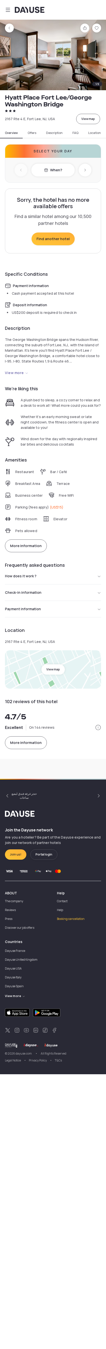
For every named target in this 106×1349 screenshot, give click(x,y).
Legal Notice (13, 1060)
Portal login (43, 854)
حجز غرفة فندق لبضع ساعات (24, 796)
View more (14, 372)
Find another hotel (53, 238)
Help (60, 910)
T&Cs (58, 1060)
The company (14, 901)
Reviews (10, 910)
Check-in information (23, 592)
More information (26, 545)
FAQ (75, 133)
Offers (32, 133)
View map (88, 119)
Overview (11, 133)
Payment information (23, 609)
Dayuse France (15, 951)
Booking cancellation (71, 919)
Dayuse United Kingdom (21, 959)
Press (8, 919)
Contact (62, 901)
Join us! (15, 854)
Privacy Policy (38, 1060)
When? (56, 170)
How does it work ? (20, 576)
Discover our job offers (19, 928)
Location (94, 133)
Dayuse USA (13, 968)
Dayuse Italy (13, 977)
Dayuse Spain (14, 986)
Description (54, 133)
